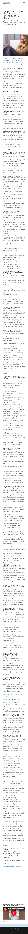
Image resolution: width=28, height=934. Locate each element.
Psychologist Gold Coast (14, 24)
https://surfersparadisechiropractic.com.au (13, 866)
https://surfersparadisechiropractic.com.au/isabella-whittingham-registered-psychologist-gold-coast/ (14, 64)
